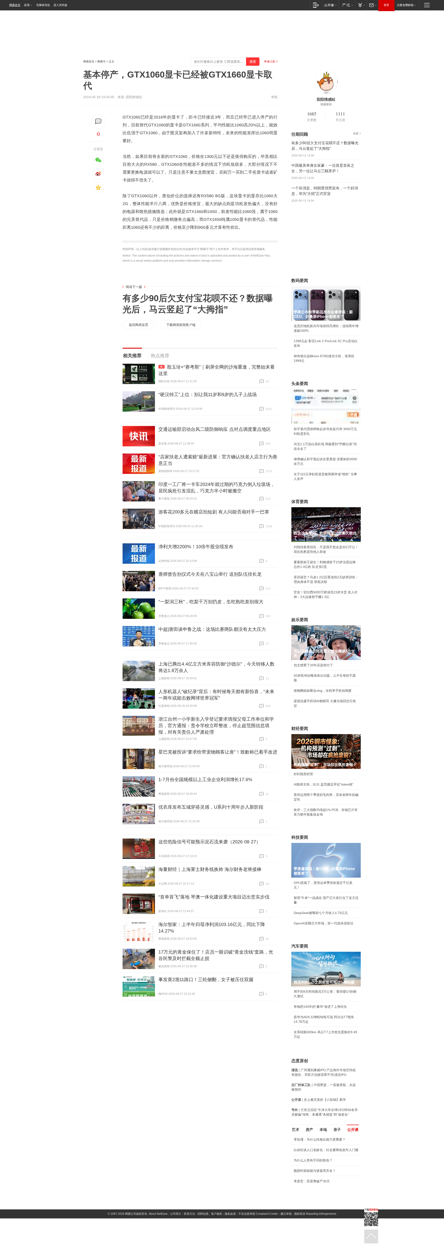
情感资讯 (326, 104)
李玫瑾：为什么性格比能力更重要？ (319, 1139)
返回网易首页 (138, 325)
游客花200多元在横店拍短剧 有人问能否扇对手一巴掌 (213, 511)
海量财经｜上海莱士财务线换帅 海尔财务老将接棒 (210, 869)
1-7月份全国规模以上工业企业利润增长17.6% (205, 779)
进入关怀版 (60, 5)
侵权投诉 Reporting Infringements (315, 1213)
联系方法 (189, 1213)
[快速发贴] (98, 121)
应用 (27, 5)
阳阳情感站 (134, 97)
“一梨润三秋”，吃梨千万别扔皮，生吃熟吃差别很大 (210, 601)
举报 (274, 97)
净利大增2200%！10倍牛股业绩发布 (195, 546)
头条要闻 (299, 383)
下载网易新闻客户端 (180, 325)
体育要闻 (299, 501)
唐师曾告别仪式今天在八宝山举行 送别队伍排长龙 (210, 574)
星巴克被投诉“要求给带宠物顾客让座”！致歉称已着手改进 (217, 751)
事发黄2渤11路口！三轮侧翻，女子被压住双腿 (205, 979)
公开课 (352, 1130)
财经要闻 (299, 728)
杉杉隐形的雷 (303, 774)
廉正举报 (286, 1213)
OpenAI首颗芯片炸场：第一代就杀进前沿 (323, 923)
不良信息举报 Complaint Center (258, 1213)
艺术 (295, 1130)
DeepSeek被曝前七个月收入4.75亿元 (321, 913)
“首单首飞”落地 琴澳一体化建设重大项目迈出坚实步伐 (213, 896)
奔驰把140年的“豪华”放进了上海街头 (320, 1006)
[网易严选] (347, 5)
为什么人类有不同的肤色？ (313, 1160)
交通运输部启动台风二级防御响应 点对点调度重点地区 (214, 429)
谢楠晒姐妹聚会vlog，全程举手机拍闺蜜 (323, 690)
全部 (355, 133)
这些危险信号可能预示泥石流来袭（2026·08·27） (209, 841)
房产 (309, 1130)
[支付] (361, 5)
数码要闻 (299, 280)
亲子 (337, 1130)
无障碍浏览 (43, 5)
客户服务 (216, 1213)
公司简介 (175, 1213)
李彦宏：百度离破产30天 (312, 1181)
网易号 (101, 61)
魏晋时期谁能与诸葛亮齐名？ (315, 1171)
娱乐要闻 (299, 619)
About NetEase (158, 1213)
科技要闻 (299, 837)
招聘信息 (203, 1213)
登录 (386, 5)
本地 (323, 1130)
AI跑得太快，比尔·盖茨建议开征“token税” (324, 784)
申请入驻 (269, 61)
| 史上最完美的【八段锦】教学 (318, 1100)
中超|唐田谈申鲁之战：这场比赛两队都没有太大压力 (212, 629)
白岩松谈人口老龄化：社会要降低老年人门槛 (326, 1150)
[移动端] (316, 5)
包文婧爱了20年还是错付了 (313, 665)
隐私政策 (230, 1213)
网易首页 (14, 5)
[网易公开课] (330, 5)
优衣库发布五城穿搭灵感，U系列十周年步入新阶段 (210, 807)
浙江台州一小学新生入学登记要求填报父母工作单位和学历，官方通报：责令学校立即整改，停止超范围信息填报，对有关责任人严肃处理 (216, 726)
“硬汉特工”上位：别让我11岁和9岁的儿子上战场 (207, 394)
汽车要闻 (299, 946)
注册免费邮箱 (405, 5)
